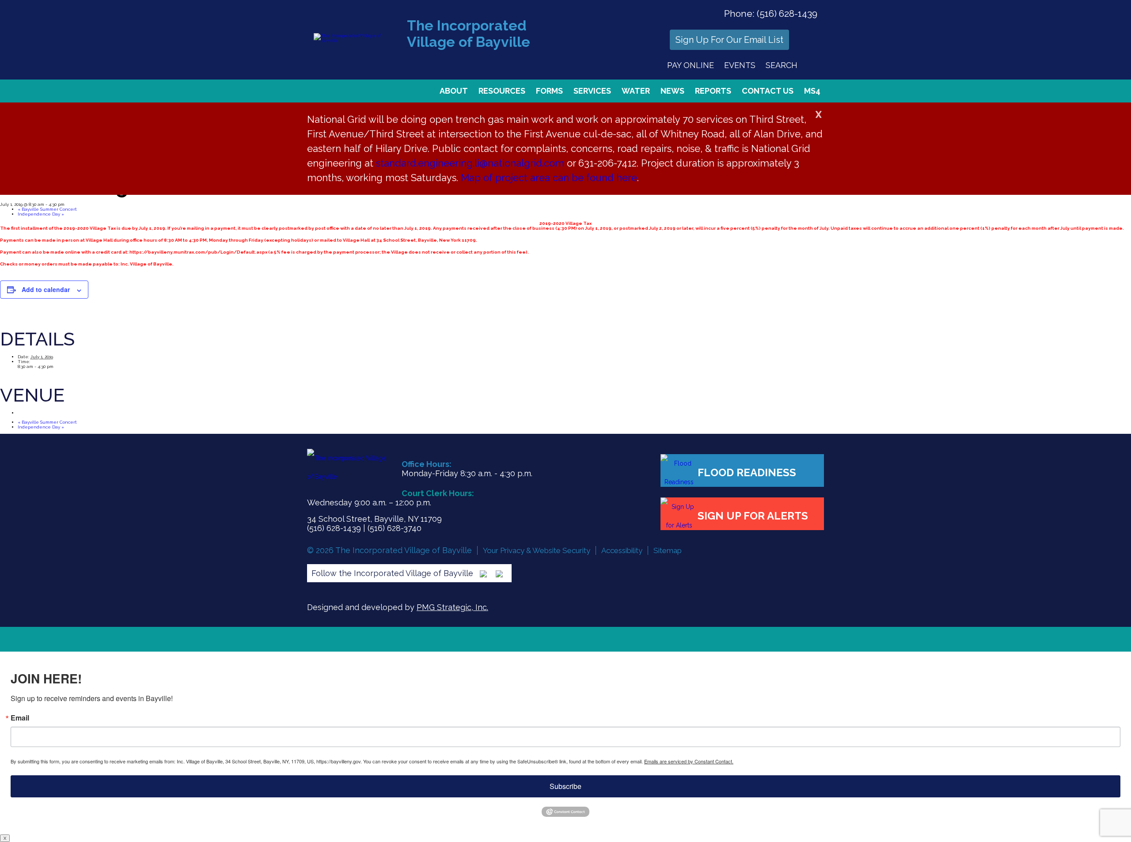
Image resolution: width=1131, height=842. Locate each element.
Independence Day (41, 214)
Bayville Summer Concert (47, 209)
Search (781, 65)
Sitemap (667, 550)
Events (739, 65)
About (454, 90)
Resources (501, 90)
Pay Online (690, 65)
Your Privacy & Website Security (536, 550)
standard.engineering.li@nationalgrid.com (470, 163)
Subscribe (565, 786)
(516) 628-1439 (787, 13)
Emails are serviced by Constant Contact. (688, 761)
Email (20, 717)
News (672, 90)
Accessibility (621, 550)
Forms (549, 90)
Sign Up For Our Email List (729, 39)
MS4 (812, 90)
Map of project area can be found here (549, 177)
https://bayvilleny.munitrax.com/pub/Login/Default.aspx (198, 252)
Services (592, 90)
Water (636, 90)
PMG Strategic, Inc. (452, 607)
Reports (713, 90)
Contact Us (767, 90)
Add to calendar (46, 289)
